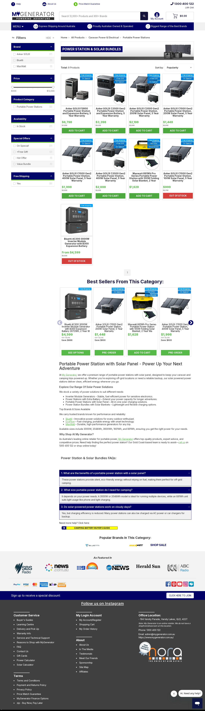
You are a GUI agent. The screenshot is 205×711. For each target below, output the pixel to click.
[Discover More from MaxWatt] (136, 545)
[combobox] (99, 16)
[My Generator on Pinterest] (174, 583)
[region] (32, 155)
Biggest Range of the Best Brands (169, 26)
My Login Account (89, 615)
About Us (51, 4)
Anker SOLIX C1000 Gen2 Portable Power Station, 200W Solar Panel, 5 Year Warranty (109, 327)
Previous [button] (60, 323)
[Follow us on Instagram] (186, 583)
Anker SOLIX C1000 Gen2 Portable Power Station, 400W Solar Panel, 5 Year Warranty (175, 327)
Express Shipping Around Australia (57, 26)
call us (181, 442)
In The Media (86, 649)
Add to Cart (142, 352)
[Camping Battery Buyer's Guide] (90, 527)
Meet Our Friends (88, 658)
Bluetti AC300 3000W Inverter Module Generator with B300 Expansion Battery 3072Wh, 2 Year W (76, 327)
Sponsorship (86, 662)
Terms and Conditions (28, 680)
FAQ (19, 646)
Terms (18, 676)
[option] (75, 322)
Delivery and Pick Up (28, 629)
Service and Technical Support (33, 637)
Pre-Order (109, 352)
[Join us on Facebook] (168, 583)
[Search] (144, 16)
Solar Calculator (25, 664)
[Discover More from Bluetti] (92, 545)
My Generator (69, 374)
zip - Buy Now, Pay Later (30, 703)
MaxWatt (70, 424)
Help (18, 4)
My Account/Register (90, 620)
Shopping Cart (86, 624)
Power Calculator (26, 660)
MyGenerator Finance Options (33, 698)
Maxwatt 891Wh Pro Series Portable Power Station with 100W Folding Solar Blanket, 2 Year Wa (142, 327)
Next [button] (191, 323)
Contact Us (22, 651)
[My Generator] (33, 15)
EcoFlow (70, 421)
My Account (157, 18)
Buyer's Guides (25, 620)
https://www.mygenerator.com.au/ (156, 637)
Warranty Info (24, 633)
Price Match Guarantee (89, 4)
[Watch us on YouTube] (180, 583)
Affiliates (83, 671)
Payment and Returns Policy (31, 685)
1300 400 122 (184, 3)
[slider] (12, 87)
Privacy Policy (24, 689)
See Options (76, 352)
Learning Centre (25, 624)
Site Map (84, 667)
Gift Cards (22, 655)
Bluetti (69, 418)
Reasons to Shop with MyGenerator (35, 642)
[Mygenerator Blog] (191, 583)
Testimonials (85, 653)
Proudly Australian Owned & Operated (113, 26)
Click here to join (180, 595)
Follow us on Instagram (102, 603)
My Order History (88, 629)
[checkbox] (32, 54)
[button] (179, 67)
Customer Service (26, 615)
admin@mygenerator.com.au (160, 634)
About (80, 640)
